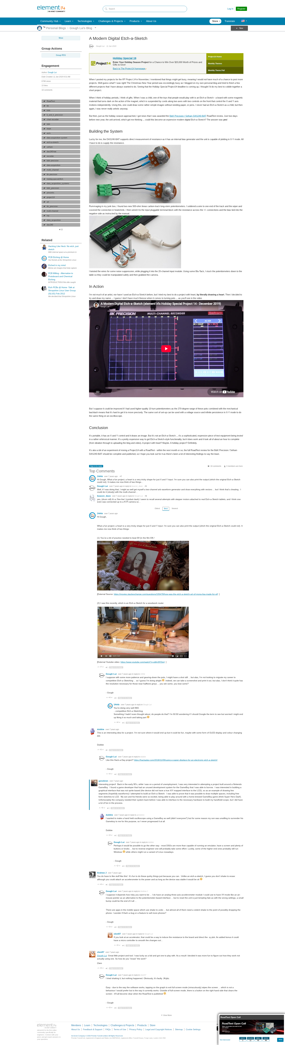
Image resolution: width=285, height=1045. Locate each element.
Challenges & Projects (122, 1025)
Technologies (100, 1025)
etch (48, 133)
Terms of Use (120, 1029)
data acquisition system (57, 138)
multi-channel (52, 211)
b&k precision (52, 161)
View (280, 1039)
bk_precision (52, 206)
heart (49, 129)
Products (142, 1025)
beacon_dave (137, 486)
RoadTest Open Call (230, 1017)
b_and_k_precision (55, 115)
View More (167, 1015)
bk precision (52, 174)
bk (48, 106)
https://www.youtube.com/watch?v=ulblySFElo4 (143, 662)
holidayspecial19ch (55, 179)
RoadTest (51, 101)
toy (48, 216)
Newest (175, 508)
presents (50, 193)
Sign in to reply (96, 466)
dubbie (101, 729)
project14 (51, 197)
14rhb (100, 476)
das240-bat (51, 152)
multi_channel (53, 170)
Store (152, 1025)
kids (48, 110)
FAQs (108, 1029)
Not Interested (225, 1040)
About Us (75, 1029)
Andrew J (102, 873)
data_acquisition (54, 220)
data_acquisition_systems (58, 184)
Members (76, 1025)
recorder (50, 156)
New (241, 28)
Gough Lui (52, 72)
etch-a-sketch (52, 142)
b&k (48, 124)
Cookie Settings (193, 1029)
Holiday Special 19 (124, 58)
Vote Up (98, 667)
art (48, 202)
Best (166, 509)
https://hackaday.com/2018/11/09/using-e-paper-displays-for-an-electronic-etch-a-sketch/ (175, 760)
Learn (87, 1025)
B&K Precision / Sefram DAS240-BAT (188, 116)
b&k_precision (53, 188)
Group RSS (61, 55)
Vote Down (103, 667)
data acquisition (53, 165)
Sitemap (179, 1029)
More (44, 27)
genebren (104, 781)
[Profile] (243, 21)
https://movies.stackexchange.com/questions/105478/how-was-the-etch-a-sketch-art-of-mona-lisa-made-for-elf (166, 594)
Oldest (157, 508)
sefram (50, 147)
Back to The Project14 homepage (129, 68)
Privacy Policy (135, 1029)
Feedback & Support (92, 1029)
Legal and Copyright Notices (158, 1029)
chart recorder (53, 120)
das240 (50, 225)
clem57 (117, 934)
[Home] (51, 9)
